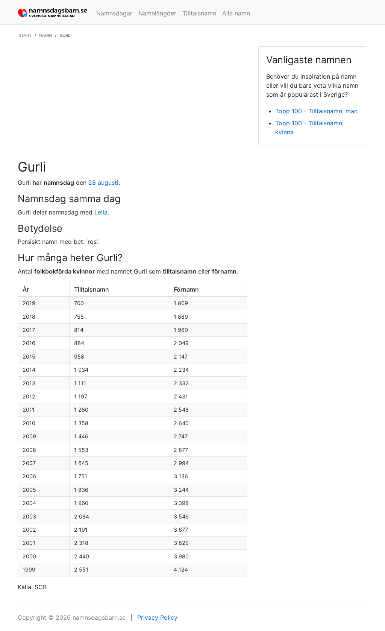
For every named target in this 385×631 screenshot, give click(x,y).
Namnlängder (157, 13)
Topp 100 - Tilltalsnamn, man (316, 111)
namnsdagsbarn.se (99, 617)
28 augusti (103, 182)
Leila (101, 212)
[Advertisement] (132, 102)
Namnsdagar (114, 13)
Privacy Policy (157, 617)
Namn (45, 35)
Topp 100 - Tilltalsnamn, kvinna (309, 127)
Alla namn (236, 13)
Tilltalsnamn (199, 13)
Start (25, 35)
